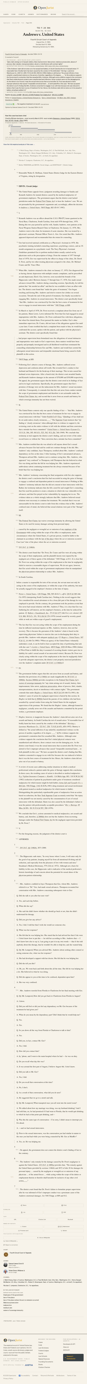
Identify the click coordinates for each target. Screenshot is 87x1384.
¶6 (17, 191)
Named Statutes (44, 1359)
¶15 (17, 410)
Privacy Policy (8, 1378)
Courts (22, 14)
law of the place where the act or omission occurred (21, 1300)
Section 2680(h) (32, 680)
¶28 (17, 766)
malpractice (7, 1305)
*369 (11, 438)
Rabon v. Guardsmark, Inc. (38, 613)
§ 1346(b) (43, 676)
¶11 (17, 310)
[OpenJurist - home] (43, 8)
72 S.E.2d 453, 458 (58, 726)
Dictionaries (42, 14)
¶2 (17, 160)
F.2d (22, 23)
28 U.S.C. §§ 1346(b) (28, 847)
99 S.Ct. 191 (31, 616)
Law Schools (42, 1356)
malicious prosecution (48, 686)
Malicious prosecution (10, 1303)
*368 (11, 276)
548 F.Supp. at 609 (62, 305)
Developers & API (69, 1344)
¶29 (17, 813)
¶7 (17, 212)
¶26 (17, 673)
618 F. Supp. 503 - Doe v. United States (56, 66)
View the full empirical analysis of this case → (19, 144)
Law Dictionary (43, 1348)
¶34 (17, 856)
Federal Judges (43, 1351)
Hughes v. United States (43, 692)
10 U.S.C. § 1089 (16, 95)
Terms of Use (71, 1375)
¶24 (17, 624)
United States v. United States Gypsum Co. (26, 98)
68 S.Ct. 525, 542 (41, 432)
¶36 (17, 990)
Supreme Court (61, 420)
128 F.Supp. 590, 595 (45, 594)
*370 (11, 493)
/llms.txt (66, 1347)
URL (15, 1219)
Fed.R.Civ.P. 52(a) (54, 416)
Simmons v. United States (61, 118)
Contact (35, 1375)
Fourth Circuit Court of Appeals (43, 40)
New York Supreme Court (47, 795)
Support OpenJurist (70, 1357)
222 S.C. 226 (45, 726)
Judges (31, 14)
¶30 (17, 828)
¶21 (17, 552)
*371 (11, 667)
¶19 (17, 520)
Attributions (60, 1375)
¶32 (17, 839)
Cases (5, 14)
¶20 (17, 547)
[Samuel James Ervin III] (5, 1265)
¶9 (17, 242)
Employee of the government (13, 1295)
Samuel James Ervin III (16, 1263)
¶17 (17, 475)
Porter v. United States (27, 594)
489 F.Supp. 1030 (58, 647)
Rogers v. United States (70, 637)
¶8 (17, 218)
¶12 (17, 359)
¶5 (17, 186)
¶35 (17, 883)
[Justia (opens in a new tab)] (29, 1365)
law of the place (48, 538)
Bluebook (70, 1219)
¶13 (17, 364)
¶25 (17, 668)
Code (13, 14)
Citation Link (42, 1219)
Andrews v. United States (30, 207)
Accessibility (24, 1375)
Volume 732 (15, 23)
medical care (53, 637)
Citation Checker (44, 1367)
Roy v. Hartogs (71, 805)
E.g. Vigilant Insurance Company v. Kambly (36, 776)
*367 (12, 149)
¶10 (17, 270)
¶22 (17, 577)
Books (53, 14)
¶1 (17, 150)
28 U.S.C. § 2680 (57, 95)
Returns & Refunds (47, 1375)
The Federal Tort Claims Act (30, 520)
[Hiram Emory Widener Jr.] (5, 1272)
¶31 (17, 833)
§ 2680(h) (39, 699)
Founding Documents (45, 1362)
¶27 (17, 717)
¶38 (17, 1161)
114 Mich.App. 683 (61, 776)
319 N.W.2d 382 (76, 776)
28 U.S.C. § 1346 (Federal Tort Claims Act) (36, 95)
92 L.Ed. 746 (54, 432)
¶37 (17, 1150)
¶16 (17, 444)
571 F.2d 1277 (55, 613)
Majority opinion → (14, 1267)
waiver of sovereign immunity (30, 683)
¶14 (17, 404)
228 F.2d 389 (72, 594)
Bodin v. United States (37, 66)
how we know (45, 104)
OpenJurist (6, 23)
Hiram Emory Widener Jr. (17, 1270)
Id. (58, 733)
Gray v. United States (49, 98)
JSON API (66, 1350)
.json (14, 1321)
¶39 (17, 1189)
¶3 (17, 164)
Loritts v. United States (41, 647)
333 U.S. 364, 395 (26, 432)
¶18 (17, 515)
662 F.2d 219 (59, 692)
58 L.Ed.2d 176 (44, 616)
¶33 (17, 847)
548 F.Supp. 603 (47, 207)
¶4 (17, 172)
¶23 (17, 593)
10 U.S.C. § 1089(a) (47, 1165)
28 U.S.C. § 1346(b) (27, 547)
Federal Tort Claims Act (45, 201)
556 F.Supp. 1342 (33, 785)
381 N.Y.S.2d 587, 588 (38, 808)
